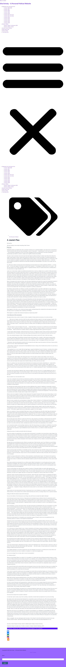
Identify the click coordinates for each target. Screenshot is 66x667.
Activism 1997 (7, 9)
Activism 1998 (7, 10)
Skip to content (3, 0)
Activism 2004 (7, 20)
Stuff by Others (5, 30)
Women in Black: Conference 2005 (11, 25)
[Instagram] (8, 637)
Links (31, 652)
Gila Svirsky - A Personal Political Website (15, 3)
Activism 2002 (7, 17)
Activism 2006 (7, 22)
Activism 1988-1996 (8, 7)
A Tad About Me (5, 32)
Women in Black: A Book (9, 26)
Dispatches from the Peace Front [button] (8, 6)
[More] (8, 640)
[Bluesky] (8, 633)
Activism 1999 (7, 11)
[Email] (8, 635)
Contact (34, 652)
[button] (33, 99)
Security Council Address (7, 28)
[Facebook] (8, 631)
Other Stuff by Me (5, 29)
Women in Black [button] (5, 24)
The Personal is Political (13, 236)
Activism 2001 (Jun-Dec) (9, 15)
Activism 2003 (7, 18)
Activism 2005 (7, 21)
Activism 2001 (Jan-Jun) (9, 14)
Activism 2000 (7, 13)
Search (3, 655)
